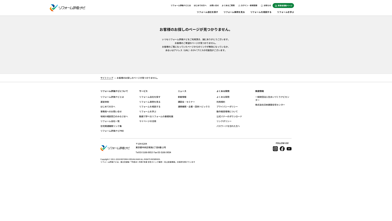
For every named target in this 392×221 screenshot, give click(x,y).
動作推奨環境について (227, 111)
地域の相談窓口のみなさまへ (114, 116)
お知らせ (267, 5)
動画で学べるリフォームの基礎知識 (156, 116)
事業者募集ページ (285, 5)
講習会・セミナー (186, 101)
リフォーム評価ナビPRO (112, 130)
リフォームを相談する (261, 12)
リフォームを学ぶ (285, 12)
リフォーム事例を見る (234, 12)
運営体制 (104, 101)
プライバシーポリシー (227, 106)
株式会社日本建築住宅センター (270, 104)
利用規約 (221, 101)
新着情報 (182, 96)
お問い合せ (214, 5)
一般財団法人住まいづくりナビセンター (272, 98)
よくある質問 (223, 96)
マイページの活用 (147, 121)
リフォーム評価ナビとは (181, 5)
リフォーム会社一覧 (110, 121)
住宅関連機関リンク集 (111, 126)
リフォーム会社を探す (207, 12)
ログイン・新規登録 (249, 5)
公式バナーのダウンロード (229, 116)
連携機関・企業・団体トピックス (194, 106)
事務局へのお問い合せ (111, 111)
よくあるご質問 (228, 5)
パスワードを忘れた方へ (228, 126)
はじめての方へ (200, 5)
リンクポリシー (224, 121)
